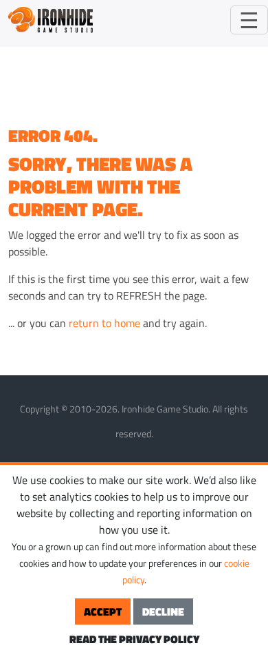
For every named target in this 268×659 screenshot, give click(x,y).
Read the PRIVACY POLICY (134, 639)
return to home (104, 323)
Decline (163, 611)
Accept (103, 611)
